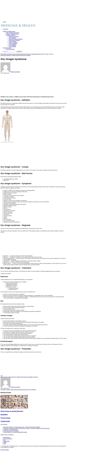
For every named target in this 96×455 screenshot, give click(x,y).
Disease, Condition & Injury (12, 34)
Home (2, 54)
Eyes (4, 439)
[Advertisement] (34, 10)
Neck (4, 443)
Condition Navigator (10, 35)
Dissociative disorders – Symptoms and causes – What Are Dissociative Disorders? (21, 427)
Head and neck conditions (27, 377)
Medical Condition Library (9, 31)
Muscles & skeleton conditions (16, 39)
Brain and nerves (4, 377)
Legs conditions (12, 45)
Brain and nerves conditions (14, 377)
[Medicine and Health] (18, 26)
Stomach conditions (13, 42)
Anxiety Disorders (10, 49)
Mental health (6, 441)
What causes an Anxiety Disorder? (12, 411)
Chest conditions (12, 41)
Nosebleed (4, 415)
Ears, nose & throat (7, 438)
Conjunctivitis (5, 421)
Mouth (4, 442)
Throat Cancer (5, 418)
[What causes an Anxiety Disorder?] (14, 408)
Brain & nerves (39, 54)
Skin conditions (12, 37)
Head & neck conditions (14, 40)
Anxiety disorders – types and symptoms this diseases (15, 432)
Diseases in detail (7, 47)
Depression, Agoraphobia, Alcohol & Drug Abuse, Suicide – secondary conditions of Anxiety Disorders (26, 428)
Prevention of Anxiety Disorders (10, 429)
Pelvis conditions (13, 44)
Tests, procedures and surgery (12, 32)
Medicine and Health (15, 71)
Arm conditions (12, 46)
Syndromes (35, 377)
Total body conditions (14, 36)
